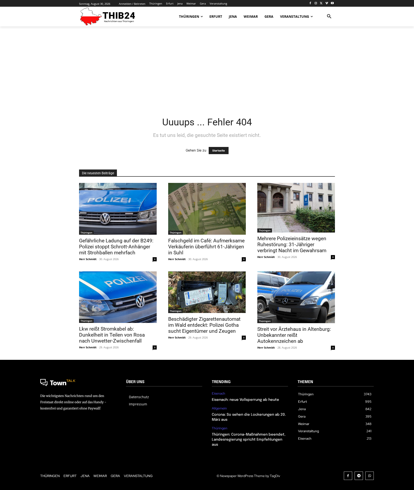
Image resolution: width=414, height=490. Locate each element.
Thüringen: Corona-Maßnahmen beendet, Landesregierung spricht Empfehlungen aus (248, 440)
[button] (329, 16)
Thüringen (86, 232)
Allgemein (219, 408)
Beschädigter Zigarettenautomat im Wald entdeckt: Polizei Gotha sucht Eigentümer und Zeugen (204, 325)
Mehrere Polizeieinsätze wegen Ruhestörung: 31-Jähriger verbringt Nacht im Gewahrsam (291, 244)
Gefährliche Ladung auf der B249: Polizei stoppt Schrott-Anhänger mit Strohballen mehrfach (116, 247)
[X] (321, 3)
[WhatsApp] (369, 476)
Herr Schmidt (88, 259)
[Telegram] (359, 476)
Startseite (218, 150)
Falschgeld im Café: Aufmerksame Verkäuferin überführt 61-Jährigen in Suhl (206, 247)
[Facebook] (310, 3)
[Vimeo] (326, 3)
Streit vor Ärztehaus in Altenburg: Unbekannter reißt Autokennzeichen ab (294, 335)
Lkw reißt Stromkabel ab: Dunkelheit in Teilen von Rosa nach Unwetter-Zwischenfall (112, 335)
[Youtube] (332, 3)
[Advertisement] (207, 68)
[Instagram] (316, 3)
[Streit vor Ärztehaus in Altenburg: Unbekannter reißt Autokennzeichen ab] (296, 297)
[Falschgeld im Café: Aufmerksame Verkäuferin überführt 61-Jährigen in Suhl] (207, 209)
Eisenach (218, 393)
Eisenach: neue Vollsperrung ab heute (245, 400)
